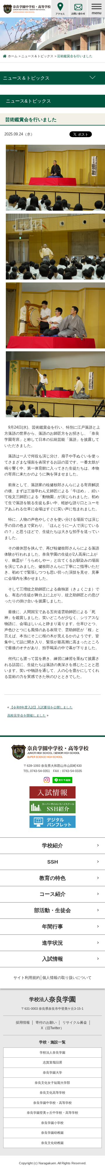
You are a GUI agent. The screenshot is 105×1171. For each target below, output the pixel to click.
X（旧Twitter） (52, 1028)
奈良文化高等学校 (52, 1092)
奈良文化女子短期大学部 (52, 1082)
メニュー (96, 8)
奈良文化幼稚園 (52, 1143)
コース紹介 (52, 894)
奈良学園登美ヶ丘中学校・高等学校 (52, 1112)
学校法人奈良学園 (52, 1052)
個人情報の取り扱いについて (67, 977)
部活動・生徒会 (52, 910)
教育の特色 (52, 878)
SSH (52, 862)
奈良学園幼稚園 (52, 1132)
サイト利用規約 (26, 977)
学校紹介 (52, 845)
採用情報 (23, 1022)
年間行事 (52, 926)
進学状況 (52, 943)
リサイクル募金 (74, 1022)
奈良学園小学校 (52, 1123)
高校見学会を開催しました (26, 715)
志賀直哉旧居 (52, 1062)
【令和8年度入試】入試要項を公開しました (41, 707)
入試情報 (52, 959)
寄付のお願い (46, 1022)
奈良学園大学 (52, 1072)
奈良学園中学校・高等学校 (52, 1102)
